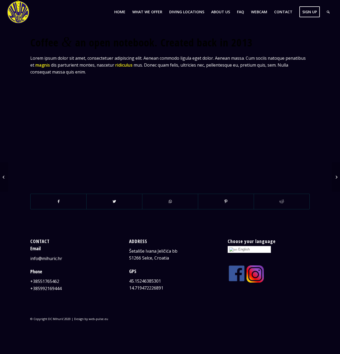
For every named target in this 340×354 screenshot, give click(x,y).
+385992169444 (46, 288)
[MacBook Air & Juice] (4, 177)
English (243, 249)
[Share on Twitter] (114, 201)
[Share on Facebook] (58, 201)
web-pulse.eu (98, 319)
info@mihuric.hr (46, 258)
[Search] (328, 12)
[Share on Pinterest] (226, 201)
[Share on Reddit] (281, 201)
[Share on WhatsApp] (170, 201)
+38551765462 (44, 281)
